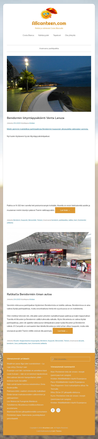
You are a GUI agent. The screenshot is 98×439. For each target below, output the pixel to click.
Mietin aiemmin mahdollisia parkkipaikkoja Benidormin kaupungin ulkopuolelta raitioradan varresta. (47, 129)
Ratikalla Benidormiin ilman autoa (29, 294)
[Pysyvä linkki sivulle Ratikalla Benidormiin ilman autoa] (49, 260)
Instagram (58, 410)
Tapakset (57, 35)
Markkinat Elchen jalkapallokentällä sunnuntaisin (27, 412)
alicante (81, 341)
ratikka (71, 220)
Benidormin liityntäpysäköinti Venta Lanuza (35, 118)
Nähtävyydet (43, 35)
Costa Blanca (28, 35)
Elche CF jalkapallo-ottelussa (68, 392)
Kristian (32, 123)
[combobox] (70, 359)
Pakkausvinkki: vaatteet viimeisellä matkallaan (26, 391)
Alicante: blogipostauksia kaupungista (26, 341)
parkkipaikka (63, 220)
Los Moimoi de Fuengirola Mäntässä (22, 401)
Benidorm (16, 220)
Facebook (53, 410)
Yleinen (39, 220)
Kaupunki (24, 220)
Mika (53, 392)
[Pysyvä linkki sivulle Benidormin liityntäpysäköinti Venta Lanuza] (49, 84)
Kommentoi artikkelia (39, 343)
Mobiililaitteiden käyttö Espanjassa (72, 379)
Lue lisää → (65, 210)
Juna (16, 343)
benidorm (55, 220)
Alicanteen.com (49, 23)
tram (75, 220)
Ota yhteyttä (70, 35)
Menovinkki (32, 220)
